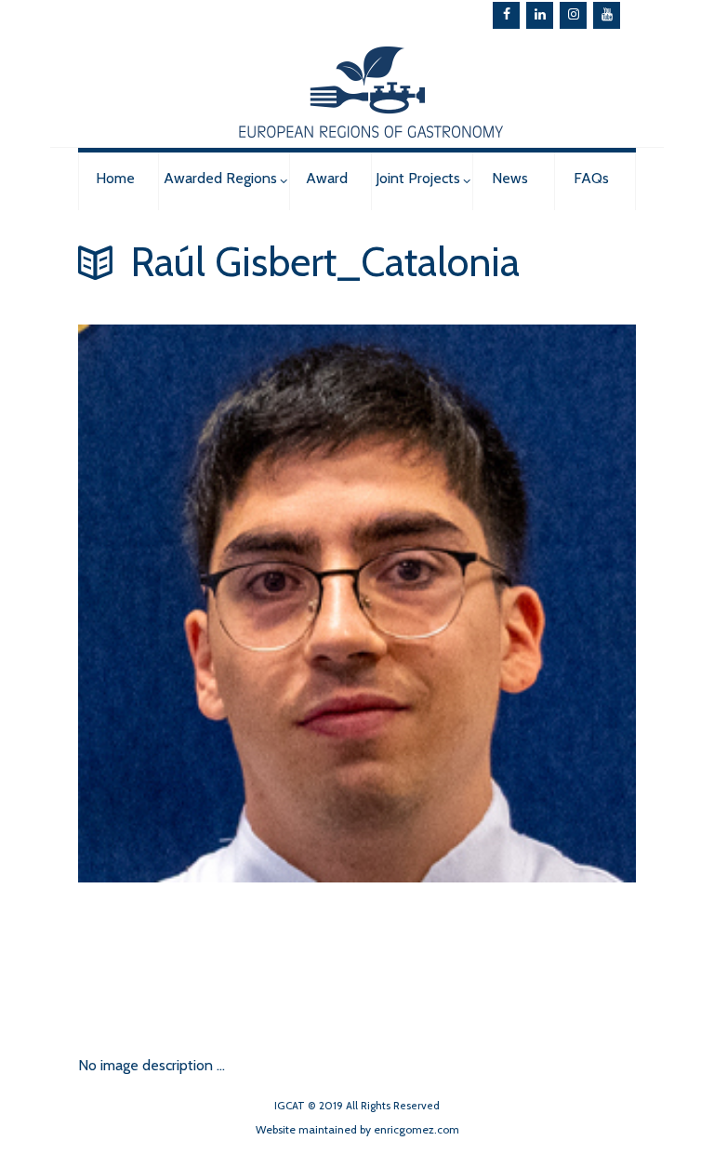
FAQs (591, 178)
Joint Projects (418, 178)
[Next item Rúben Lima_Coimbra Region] (217, 956)
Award (327, 178)
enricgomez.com (416, 1129)
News (510, 178)
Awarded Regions (220, 178)
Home (115, 178)
